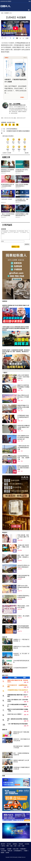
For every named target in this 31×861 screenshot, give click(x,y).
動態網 (2, 852)
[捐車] (16, 810)
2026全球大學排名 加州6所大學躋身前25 (23, 566)
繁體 (30, 1)
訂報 (19, 845)
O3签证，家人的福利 (23, 616)
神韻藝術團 (23, 848)
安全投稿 (27, 844)
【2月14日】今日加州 (6, 199)
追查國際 (9, 848)
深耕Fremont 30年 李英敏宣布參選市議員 (23, 587)
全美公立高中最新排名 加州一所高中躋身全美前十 (23, 376)
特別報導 (6, 13)
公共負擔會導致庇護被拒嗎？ (20, 667)
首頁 (2, 13)
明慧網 (25, 850)
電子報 (3, 845)
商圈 (7, 845)
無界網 (7, 852)
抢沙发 (26, 152)
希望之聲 (10, 850)
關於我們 (3, 844)
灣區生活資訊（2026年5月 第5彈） (23, 606)
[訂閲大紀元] (16, 786)
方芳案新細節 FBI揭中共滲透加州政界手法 (23, 417)
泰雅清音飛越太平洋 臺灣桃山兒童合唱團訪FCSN (23, 407)
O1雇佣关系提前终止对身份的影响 (23, 596)
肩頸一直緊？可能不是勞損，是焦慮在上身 (23, 557)
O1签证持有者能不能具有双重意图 (23, 576)
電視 (23, 845)
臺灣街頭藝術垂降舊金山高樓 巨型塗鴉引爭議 (23, 467)
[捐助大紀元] (16, 820)
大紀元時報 (3, 850)
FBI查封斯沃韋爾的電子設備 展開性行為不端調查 (23, 427)
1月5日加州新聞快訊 (11, 128)
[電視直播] (16, 838)
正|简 (27, 38)
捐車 (15, 845)
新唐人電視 (15, 848)
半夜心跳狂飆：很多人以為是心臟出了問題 (23, 536)
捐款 (11, 845)
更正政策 (9, 844)
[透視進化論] (16, 529)
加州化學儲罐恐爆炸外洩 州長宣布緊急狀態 (23, 627)
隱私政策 (21, 844)
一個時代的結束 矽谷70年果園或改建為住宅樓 (23, 447)
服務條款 (15, 844)
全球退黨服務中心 (18, 850)
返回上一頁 (15, 246)
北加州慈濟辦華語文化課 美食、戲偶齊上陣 (23, 457)
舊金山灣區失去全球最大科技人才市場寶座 (23, 397)
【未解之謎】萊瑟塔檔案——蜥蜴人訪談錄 (23, 546)
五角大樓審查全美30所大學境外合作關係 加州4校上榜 (23, 437)
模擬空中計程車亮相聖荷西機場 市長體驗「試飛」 (23, 387)
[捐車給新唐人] (16, 299)
